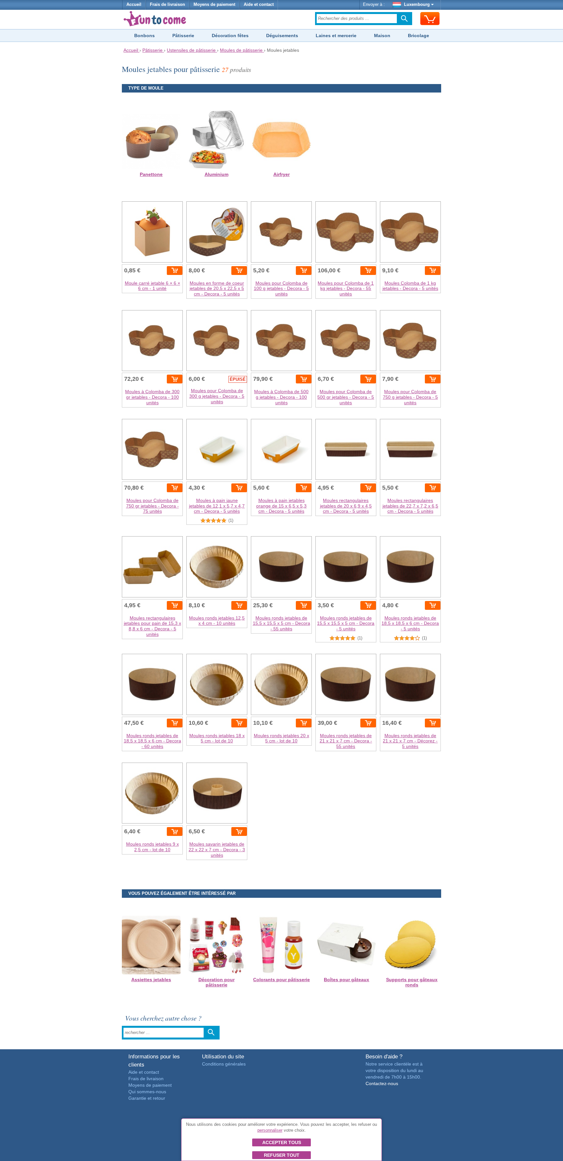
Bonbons (144, 35)
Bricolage (418, 35)
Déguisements (282, 35)
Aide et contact (259, 4)
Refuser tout (281, 1155)
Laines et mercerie (336, 35)
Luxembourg (417, 4)
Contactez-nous (382, 1083)
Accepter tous (281, 1142)
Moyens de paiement (214, 4)
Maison (382, 35)
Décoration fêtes (230, 35)
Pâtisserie (183, 35)
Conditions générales (224, 1064)
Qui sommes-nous (147, 1091)
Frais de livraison (167, 4)
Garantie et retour (146, 1098)
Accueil (133, 4)
